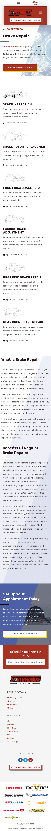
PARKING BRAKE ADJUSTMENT (15, 230)
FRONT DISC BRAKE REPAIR (23, 188)
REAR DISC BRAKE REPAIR (22, 277)
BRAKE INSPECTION (17, 104)
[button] (18, 2)
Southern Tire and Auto (14, 46)
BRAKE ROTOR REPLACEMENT (25, 147)
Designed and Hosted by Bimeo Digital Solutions (25, 828)
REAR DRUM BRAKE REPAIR (23, 322)
